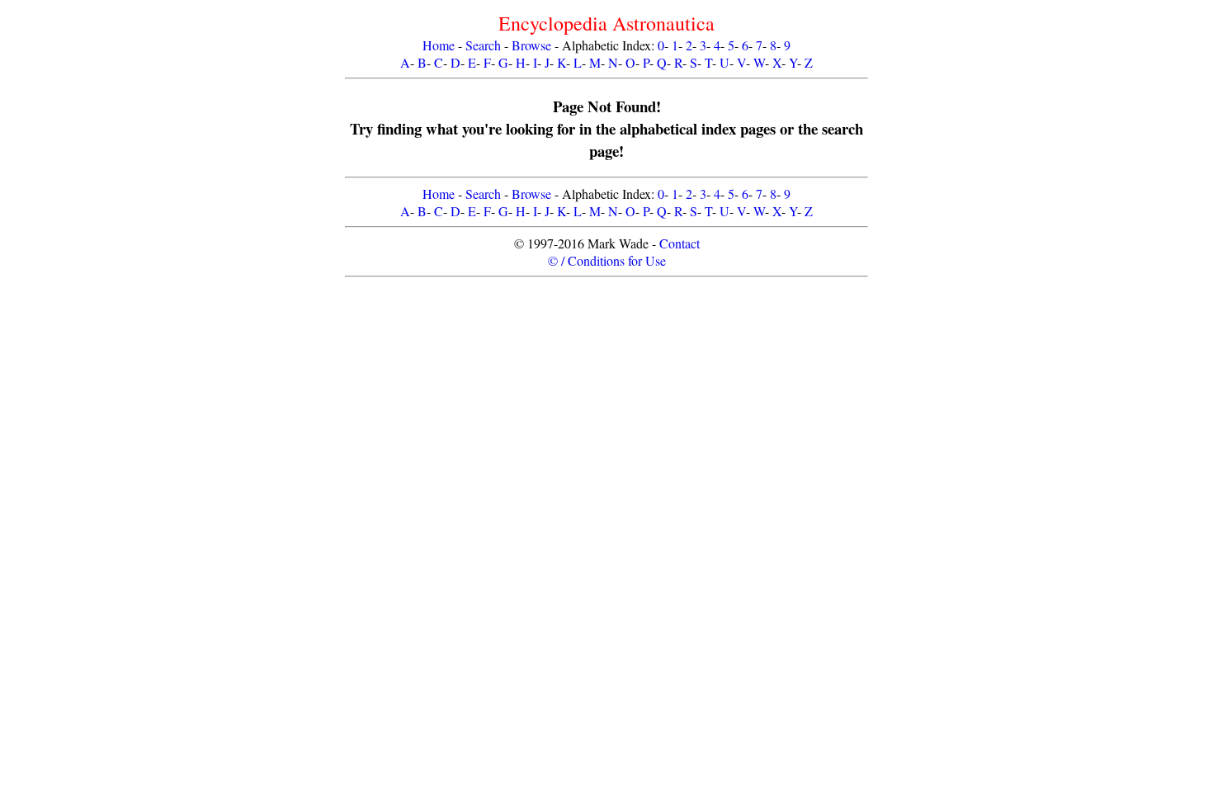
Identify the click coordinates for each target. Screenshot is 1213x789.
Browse (531, 45)
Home (438, 45)
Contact (679, 243)
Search (483, 45)
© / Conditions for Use (607, 260)
